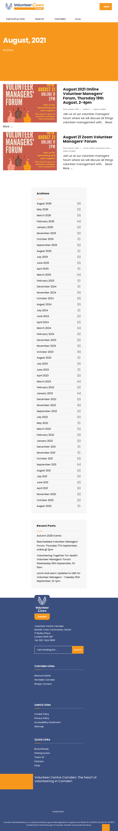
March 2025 (44, 274)
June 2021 (42, 482)
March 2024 (44, 328)
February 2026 (45, 221)
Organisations (102, 148)
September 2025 (47, 245)
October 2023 (45, 352)
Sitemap (39, 726)
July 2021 (42, 476)
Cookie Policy (41, 714)
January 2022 (45, 441)
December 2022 (46, 399)
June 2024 (43, 316)
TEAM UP (39, 19)
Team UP (39, 757)
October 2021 (45, 458)
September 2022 (47, 411)
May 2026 (42, 209)
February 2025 (45, 280)
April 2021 (42, 488)
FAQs (78, 19)
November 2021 (46, 452)
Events (86, 109)
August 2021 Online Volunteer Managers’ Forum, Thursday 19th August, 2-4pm (83, 96)
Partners (39, 761)
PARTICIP (15, 19)
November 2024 (46, 292)
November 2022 (46, 405)
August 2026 (44, 203)
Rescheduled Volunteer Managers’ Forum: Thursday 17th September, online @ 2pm (57, 545)
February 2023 (45, 387)
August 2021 (44, 470)
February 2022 (45, 435)
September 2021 (46, 464)
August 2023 (44, 357)
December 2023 (46, 340)
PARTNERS (60, 19)
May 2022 (42, 423)
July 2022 (42, 417)
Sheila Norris (99, 109)
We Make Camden (44, 679)
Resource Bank (42, 675)
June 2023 (43, 369)
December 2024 (47, 286)
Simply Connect (43, 683)
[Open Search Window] (111, 18)
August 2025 (44, 251)
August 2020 (44, 506)
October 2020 (45, 500)
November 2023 (46, 346)
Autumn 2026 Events (49, 535)
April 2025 (43, 268)
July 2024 (42, 310)
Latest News (88, 148)
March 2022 (44, 429)
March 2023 (44, 381)
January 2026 (45, 227)
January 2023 (45, 393)
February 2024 (45, 334)
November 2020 (46, 494)
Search (78, 649)
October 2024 (45, 298)
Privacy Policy (41, 718)
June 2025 (43, 263)
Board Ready (41, 748)
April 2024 (43, 322)
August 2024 (44, 304)
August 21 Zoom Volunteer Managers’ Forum (87, 139)
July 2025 (42, 257)
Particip (42, 753)
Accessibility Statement (47, 722)
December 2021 (46, 446)
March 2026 (44, 215)
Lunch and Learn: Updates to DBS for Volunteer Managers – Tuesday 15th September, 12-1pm (59, 577)
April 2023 (43, 375)
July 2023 (42, 363)
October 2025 (45, 239)
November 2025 (46, 233)
